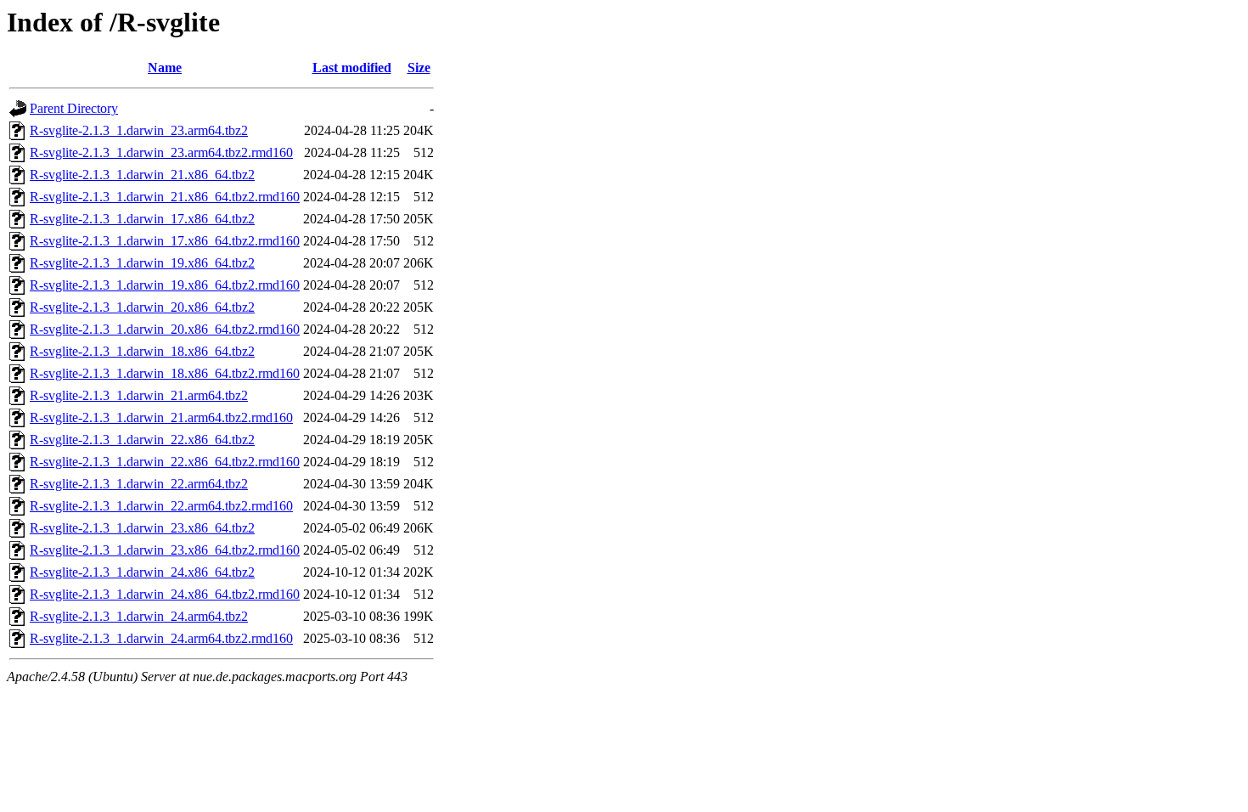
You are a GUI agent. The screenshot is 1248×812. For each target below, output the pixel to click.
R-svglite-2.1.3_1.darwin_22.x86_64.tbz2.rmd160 (165, 461)
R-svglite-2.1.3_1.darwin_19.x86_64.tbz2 (142, 263)
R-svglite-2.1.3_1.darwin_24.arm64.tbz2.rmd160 (161, 638)
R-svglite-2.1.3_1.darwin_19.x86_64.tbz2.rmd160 (165, 285)
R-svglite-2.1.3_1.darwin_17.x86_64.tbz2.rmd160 (165, 241)
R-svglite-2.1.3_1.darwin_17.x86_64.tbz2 (142, 218)
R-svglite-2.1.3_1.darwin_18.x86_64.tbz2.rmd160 (165, 373)
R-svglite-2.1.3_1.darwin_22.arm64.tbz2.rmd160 (161, 506)
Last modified (351, 67)
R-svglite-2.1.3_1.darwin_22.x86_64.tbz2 (142, 439)
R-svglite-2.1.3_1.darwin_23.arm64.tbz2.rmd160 (161, 152)
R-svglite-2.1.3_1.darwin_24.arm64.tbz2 (139, 616)
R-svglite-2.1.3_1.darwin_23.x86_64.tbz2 (142, 528)
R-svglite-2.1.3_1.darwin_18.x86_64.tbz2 (142, 351)
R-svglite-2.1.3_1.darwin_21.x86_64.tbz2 (142, 174)
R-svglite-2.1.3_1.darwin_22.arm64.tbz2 (139, 483)
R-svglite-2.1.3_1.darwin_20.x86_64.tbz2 (142, 307)
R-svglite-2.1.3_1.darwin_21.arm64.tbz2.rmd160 (161, 417)
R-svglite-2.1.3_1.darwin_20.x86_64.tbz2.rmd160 (165, 329)
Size (419, 67)
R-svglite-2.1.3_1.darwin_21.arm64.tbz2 (139, 395)
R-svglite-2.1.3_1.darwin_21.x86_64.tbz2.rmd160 (165, 196)
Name (165, 67)
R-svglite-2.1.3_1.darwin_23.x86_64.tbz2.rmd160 (165, 550)
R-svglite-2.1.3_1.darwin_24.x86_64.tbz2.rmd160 (165, 594)
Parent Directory (74, 108)
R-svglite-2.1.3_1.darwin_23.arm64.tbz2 (139, 130)
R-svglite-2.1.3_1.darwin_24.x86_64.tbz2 (142, 572)
